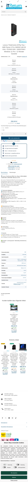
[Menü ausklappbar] (2, 6)
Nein (3, 130)
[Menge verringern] (2, 134)
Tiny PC (25, 272)
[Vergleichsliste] (17, 1)
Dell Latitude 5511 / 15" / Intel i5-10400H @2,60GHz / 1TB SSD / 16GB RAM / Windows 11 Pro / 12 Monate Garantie (14, 319)
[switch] (4, 464)
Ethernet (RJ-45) (20, 260)
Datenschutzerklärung (5, 460)
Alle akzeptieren (14, 472)
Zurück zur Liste (4, 14)
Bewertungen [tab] (13, 172)
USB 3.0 (18, 259)
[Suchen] (25, 11)
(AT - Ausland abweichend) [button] (17, 164)
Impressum (12, 460)
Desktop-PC (24, 56)
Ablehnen (14, 477)
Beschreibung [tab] (4, 172)
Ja (5, 127)
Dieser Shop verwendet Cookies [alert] (14, 442)
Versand (18, 123)
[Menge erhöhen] (25, 134)
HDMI (25, 260)
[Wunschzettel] (25, 1)
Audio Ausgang (23, 259)
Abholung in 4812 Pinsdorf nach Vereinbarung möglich (19, 284)
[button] (9, 1)
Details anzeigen (14, 480)
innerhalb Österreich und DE (21, 282)
